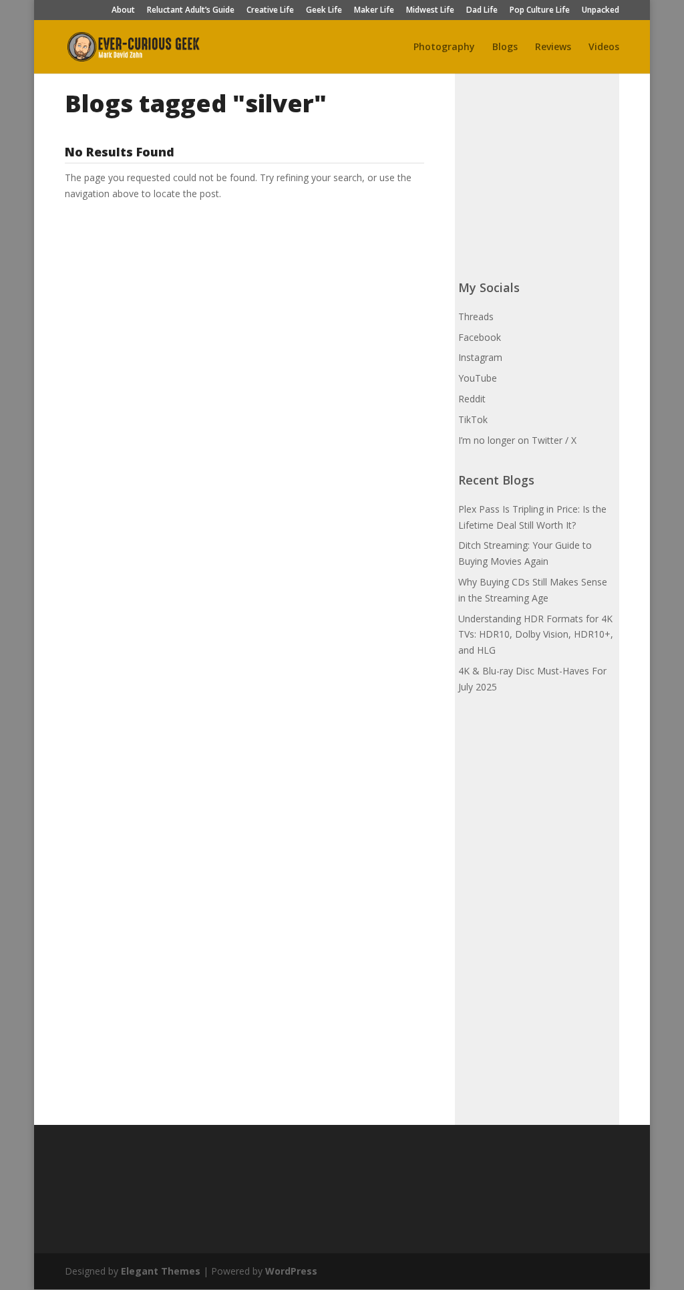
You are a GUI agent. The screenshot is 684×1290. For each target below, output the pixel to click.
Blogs (505, 47)
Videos (603, 47)
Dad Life (482, 10)
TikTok (473, 419)
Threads (476, 316)
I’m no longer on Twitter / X (517, 440)
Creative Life (270, 10)
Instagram (480, 357)
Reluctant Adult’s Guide (190, 10)
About (123, 10)
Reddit (472, 398)
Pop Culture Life (540, 10)
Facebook (479, 337)
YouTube (477, 378)
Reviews (553, 47)
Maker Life (374, 10)
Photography (444, 47)
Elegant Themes (160, 1271)
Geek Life (324, 10)
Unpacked (600, 10)
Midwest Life (430, 10)
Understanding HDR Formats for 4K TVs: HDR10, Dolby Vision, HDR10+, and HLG (535, 634)
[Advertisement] (558, 172)
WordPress (291, 1271)
